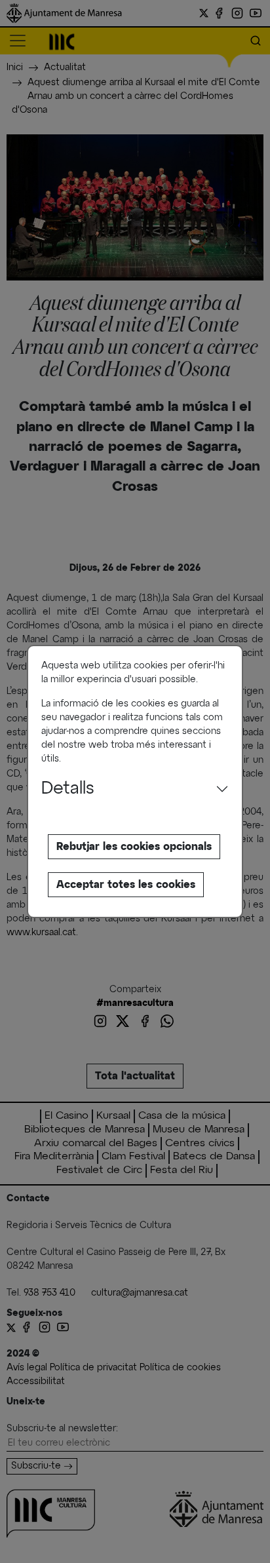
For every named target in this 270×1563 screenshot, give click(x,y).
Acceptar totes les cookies (125, 884)
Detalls (67, 789)
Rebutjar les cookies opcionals (134, 846)
